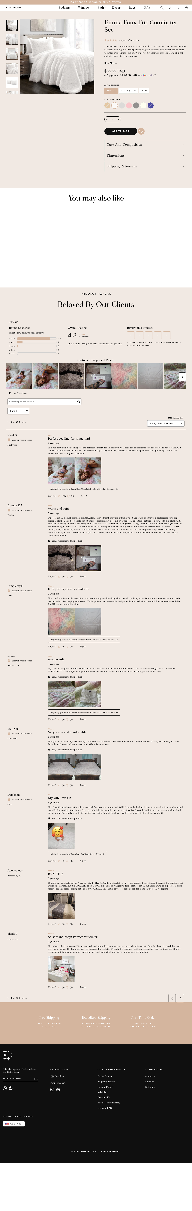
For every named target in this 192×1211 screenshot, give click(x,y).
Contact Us (104, 1097)
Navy (151, 105)
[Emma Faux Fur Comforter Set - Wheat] (7, 274)
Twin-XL (111, 91)
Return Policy (105, 1087)
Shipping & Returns (122, 166)
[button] (145, 75)
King (144, 91)
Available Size (111, 85)
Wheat (107, 105)
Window (84, 7)
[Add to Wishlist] (141, 131)
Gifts (147, 7)
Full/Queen (129, 91)
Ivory (143, 105)
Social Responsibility (109, 1103)
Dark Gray (136, 105)
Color (112, 99)
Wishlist (102, 1092)
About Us (150, 1076)
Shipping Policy (106, 1082)
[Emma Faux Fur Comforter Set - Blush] (19, 274)
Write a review (133, 40)
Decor (116, 7)
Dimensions (116, 156)
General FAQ (105, 1108)
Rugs (132, 7)
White (115, 105)
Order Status (105, 1076)
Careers (149, 1082)
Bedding (64, 7)
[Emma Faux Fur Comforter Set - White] (11, 274)
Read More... (110, 63)
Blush (129, 105)
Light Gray (122, 105)
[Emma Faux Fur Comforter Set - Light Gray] (15, 274)
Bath (101, 7)
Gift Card (150, 1087)
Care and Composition (124, 145)
